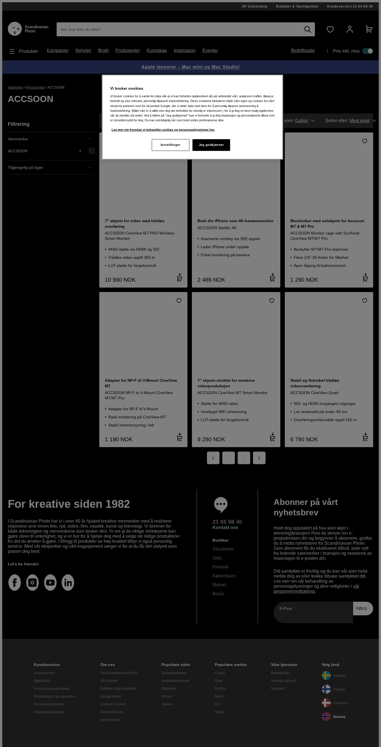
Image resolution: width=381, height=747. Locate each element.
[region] (192, 117)
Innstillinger (170, 144)
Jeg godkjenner (211, 144)
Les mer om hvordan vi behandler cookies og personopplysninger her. (163, 129)
